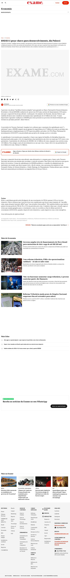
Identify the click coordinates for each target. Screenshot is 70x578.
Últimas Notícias (3, 515)
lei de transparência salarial (50, 575)
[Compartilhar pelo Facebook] (4, 99)
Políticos (30, 218)
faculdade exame (47, 509)
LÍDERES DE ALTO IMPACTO (4, 520)
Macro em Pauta (6, 12)
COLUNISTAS (4, 550)
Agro (45, 535)
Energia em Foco (35, 532)
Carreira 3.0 (47, 522)
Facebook (57, 519)
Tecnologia (14, 523)
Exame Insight (3, 536)
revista (46, 513)
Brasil (2, 524)
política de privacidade (36, 575)
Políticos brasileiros (40, 218)
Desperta (46, 524)
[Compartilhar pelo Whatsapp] (2, 99)
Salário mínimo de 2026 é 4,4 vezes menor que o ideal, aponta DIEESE (22, 348)
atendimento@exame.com (61, 533)
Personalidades (22, 218)
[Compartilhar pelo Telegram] (10, 99)
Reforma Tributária (33, 514)
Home (2, 38)
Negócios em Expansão (34, 567)
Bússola (33, 524)
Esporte (13, 516)
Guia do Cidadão (22, 514)
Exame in (46, 519)
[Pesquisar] (5, 3)
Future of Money (13, 527)
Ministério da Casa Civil (8, 220)
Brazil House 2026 (34, 518)
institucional (8, 575)
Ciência (13, 531)
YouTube (57, 511)
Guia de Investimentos (23, 522)
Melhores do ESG (34, 563)
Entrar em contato (59, 525)
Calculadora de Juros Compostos (24, 543)
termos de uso (16, 575)
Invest (2, 544)
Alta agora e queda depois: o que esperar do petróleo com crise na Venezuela (25, 340)
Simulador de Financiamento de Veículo (24, 549)
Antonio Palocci (22, 220)
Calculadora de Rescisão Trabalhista (24, 537)
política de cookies (25, 575)
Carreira (3, 527)
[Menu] (2, 3)
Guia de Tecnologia (22, 518)
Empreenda (47, 538)
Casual (12, 511)
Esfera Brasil (28, 488)
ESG (2, 533)
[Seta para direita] (66, 12)
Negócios (3, 547)
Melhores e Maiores (34, 558)
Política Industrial (33, 548)
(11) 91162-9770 (61, 527)
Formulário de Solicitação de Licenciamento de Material (61, 543)
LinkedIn (57, 513)
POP (12, 533)
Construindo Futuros (34, 528)
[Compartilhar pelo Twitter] (13, 99)
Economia (6, 8)
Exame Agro (12, 520)
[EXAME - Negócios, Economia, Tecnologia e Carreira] (35, 3)
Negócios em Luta (34, 544)
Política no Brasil (53, 218)
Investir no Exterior (33, 535)
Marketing (13, 513)
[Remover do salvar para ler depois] (18, 99)
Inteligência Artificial (4, 541)
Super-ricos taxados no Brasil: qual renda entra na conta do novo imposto (23, 344)
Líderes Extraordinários (35, 539)
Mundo (12, 508)
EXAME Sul (34, 522)
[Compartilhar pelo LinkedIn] (7, 99)
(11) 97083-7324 (61, 551)
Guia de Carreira (22, 527)
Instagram (57, 516)
